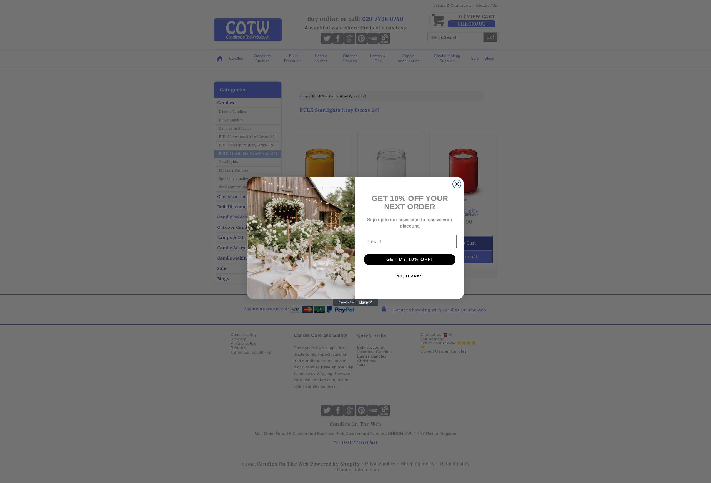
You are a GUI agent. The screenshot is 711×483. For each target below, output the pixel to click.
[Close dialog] (457, 184)
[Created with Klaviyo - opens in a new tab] (355, 302)
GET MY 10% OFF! (409, 259)
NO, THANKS (410, 276)
